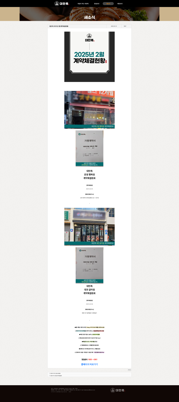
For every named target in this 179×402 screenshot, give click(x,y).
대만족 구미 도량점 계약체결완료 (56, 375)
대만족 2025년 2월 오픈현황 (55, 373)
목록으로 (129, 369)
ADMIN (70, 391)
